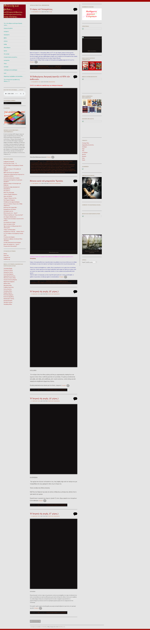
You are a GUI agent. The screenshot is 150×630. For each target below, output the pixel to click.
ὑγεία (5, 73)
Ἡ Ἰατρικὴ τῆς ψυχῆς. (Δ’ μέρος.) (44, 398)
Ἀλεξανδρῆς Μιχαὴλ (8, 268)
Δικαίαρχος (84, 146)
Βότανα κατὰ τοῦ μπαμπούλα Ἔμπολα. (46, 181)
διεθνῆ (5, 44)
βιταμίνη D (49, 163)
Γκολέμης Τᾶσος (85, 143)
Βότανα (35, 282)
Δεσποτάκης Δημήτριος (8, 274)
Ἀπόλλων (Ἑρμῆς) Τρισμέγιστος (10, 194)
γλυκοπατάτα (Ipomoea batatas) (56, 164)
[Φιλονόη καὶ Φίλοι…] (15, 18)
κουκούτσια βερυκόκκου (50, 167)
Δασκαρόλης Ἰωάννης (8, 272)
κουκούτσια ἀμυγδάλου (41, 167)
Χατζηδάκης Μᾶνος (8, 291)
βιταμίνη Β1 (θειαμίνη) (59, 163)
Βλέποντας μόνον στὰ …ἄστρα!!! (10, 213)
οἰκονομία (6, 66)
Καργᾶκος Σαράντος (8, 293)
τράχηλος (61, 172)
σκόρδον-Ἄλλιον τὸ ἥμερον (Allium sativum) (52, 170)
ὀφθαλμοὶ (50, 169)
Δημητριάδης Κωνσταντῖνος (9, 276)
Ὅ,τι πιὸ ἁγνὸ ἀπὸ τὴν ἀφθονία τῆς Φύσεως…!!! (12, 80)
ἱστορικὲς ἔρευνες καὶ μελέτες (10, 57)
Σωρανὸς (55, 67)
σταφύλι (62, 170)
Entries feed (6, 255)
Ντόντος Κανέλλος (8, 289)
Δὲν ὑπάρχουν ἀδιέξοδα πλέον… (10, 216)
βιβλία (5, 38)
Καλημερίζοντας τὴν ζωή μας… (10, 209)
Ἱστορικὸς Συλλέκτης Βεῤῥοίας (10, 279)
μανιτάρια (36, 169)
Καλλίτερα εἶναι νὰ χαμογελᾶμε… (11, 207)
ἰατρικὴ (58, 282)
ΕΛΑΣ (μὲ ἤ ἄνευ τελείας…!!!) (10, 163)
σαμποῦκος (67, 282)
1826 (56, 66)
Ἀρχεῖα (83, 262)
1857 (59, 66)
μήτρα (39, 169)
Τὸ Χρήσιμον (85, 152)
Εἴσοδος (5, 253)
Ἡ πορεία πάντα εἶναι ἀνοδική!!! (10, 246)
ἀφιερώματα (6, 34)
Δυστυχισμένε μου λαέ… (9, 211)
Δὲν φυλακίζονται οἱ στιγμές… (10, 222)
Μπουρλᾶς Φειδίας (8, 285)
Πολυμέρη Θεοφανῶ (8, 300)
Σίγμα (83, 148)
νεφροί (41, 169)
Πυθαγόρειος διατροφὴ (67, 169)
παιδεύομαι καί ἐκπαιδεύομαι (10, 70)
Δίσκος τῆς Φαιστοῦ (8, 196)
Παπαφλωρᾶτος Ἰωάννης (9, 298)
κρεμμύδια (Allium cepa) (60, 167)
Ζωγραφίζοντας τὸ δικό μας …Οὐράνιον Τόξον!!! (14, 231)
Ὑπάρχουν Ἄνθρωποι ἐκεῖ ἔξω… (10, 198)
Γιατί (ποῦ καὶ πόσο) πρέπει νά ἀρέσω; (12, 178)
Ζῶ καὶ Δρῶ (6, 54)
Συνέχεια (33, 62)
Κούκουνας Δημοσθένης (9, 296)
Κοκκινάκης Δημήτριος (8, 294)
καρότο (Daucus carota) (53, 166)
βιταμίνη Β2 (38, 164)
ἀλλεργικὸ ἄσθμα (62, 161)
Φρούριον (84, 156)
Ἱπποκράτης (38, 67)
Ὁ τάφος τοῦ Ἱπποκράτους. (41, 9)
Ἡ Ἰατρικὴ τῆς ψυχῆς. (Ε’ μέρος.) (44, 291)
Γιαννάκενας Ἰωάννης (8, 270)
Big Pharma (48, 281)
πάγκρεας (53, 169)
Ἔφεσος (33, 67)
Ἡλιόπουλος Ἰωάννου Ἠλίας (10, 277)
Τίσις (83, 150)
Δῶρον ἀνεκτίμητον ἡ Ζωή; (9, 224)
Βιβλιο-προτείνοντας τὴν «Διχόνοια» (11, 172)
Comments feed (7, 257)
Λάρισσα (51, 67)
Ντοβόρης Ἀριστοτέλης (9, 287)
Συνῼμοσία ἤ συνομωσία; (9, 161)
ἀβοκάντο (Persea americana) (52, 161)
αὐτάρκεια (6, 31)
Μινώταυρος (51, 81)
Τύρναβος (59, 67)
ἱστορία (41, 67)
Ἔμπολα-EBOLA (41, 282)
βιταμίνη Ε (48, 164)
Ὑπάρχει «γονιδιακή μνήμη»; (10, 229)
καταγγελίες (6, 60)
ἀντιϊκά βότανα (54, 281)
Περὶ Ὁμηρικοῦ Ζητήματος (9, 200)
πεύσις (57, 169)
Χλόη (50, 11)
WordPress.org (7, 259)
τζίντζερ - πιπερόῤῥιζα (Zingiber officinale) (51, 172)
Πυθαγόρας (60, 169)
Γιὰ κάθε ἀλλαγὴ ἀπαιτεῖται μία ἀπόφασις (12, 242)
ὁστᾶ (47, 169)
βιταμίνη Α (53, 163)
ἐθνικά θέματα (7, 47)
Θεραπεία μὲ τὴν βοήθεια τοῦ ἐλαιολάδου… (13, 76)
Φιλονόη (84, 154)
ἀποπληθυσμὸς (60, 281)
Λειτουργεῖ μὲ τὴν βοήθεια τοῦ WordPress (38, 626)
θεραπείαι (55, 282)
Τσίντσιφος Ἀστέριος (8, 302)
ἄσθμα (41, 163)
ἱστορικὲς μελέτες (46, 67)
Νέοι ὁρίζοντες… (7, 190)
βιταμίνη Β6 (43, 164)
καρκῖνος (46, 166)
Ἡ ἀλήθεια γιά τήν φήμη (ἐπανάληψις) (11, 202)
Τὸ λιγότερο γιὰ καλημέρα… (10, 237)
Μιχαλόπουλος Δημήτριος (9, 281)
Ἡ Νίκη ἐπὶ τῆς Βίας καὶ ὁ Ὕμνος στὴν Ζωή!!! (13, 215)
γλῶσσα (5, 41)
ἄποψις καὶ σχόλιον (8, 28)
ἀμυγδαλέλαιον (37, 163)
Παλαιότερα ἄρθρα (35, 621)
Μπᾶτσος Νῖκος (7, 283)
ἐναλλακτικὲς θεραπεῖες (48, 282)
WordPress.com (62, 626)
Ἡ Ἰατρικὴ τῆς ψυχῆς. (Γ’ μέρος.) (44, 513)
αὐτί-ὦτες (44, 163)
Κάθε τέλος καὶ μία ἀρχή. (9, 192)
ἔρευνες (5, 50)
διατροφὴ (68, 164)
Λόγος (5, 63)
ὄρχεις (44, 169)
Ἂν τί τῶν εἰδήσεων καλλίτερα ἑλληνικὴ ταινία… (13, 24)
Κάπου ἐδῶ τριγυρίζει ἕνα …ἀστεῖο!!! (11, 244)
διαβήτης (64, 164)
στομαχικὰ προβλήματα (69, 170)
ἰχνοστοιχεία (41, 166)
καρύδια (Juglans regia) (62, 166)
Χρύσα (83, 160)
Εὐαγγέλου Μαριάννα (55, 183)
